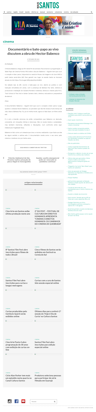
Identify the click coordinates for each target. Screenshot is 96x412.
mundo (27, 12)
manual (42, 12)
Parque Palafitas (73, 177)
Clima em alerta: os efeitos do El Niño (79, 133)
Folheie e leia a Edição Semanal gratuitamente (77, 95)
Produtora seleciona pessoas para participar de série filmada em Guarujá (48, 378)
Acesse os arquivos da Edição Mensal (77, 100)
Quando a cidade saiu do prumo (77, 194)
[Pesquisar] (91, 12)
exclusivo (50, 12)
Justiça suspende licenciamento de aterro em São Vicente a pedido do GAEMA (79, 148)
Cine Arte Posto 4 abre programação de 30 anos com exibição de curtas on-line (18, 346)
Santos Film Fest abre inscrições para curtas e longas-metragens (16, 283)
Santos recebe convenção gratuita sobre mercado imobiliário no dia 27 (79, 129)
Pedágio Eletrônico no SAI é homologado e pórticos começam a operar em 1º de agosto (79, 204)
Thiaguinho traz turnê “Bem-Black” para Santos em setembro (80, 167)
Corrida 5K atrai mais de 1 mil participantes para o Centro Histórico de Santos (80, 189)
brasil (21, 12)
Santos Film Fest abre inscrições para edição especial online (45, 344)
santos (9, 12)
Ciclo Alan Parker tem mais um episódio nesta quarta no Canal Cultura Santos (19, 378)
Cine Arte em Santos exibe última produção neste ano (18, 212)
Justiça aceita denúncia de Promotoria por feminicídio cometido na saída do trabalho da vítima (79, 138)
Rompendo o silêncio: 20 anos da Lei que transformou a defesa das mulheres (80, 154)
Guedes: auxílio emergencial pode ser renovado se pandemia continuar (47, 160)
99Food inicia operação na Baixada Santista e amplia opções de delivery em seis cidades (80, 182)
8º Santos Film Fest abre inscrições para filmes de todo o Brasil (17, 252)
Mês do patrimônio (74, 143)
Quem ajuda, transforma (75, 120)
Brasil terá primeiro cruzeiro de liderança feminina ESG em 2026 (80, 209)
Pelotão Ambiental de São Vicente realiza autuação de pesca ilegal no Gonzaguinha (19, 160)
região (15, 12)
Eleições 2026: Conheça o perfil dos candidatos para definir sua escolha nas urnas (80, 115)
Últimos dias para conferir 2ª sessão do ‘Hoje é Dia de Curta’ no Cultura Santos (48, 314)
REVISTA (66, 12)
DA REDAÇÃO (74, 12)
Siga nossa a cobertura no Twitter (33, 147)
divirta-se (35, 12)
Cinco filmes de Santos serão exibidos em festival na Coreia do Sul (48, 252)
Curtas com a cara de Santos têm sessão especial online (48, 281)
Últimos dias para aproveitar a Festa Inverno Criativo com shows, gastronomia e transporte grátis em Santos (79, 160)
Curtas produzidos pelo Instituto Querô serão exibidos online (16, 314)
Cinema (8, 208)
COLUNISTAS (58, 12)
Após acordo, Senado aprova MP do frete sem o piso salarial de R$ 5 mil (79, 198)
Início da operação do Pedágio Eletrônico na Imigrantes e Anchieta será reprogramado (80, 172)
